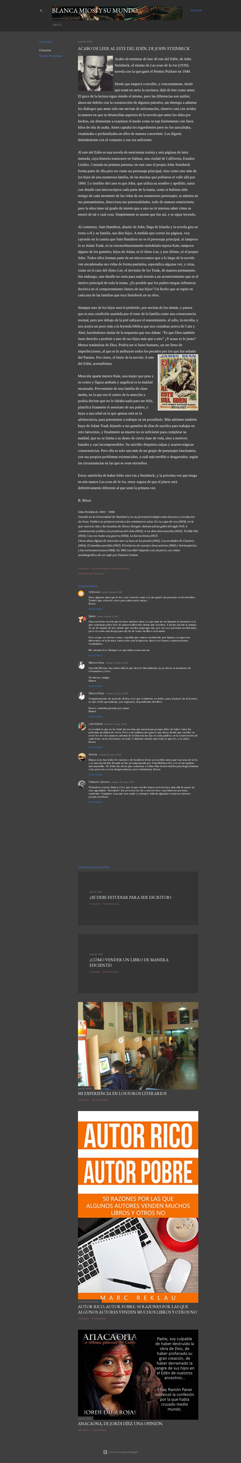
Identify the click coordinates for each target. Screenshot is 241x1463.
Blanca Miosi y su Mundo (95, 10)
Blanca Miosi (96, 662)
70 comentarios (100, 1100)
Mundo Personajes (50, 56)
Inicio (57, 24)
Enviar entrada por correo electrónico (110, 568)
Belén (92, 616)
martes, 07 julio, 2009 (116, 662)
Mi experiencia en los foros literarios (122, 1093)
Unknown (94, 592)
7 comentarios (99, 1430)
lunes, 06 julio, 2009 (112, 592)
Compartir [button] (45, 41)
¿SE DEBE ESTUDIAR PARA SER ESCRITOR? (130, 897)
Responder (96, 609)
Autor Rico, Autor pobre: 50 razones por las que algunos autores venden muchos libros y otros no (137, 1309)
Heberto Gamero (99, 782)
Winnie (93, 754)
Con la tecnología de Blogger (123, 1452)
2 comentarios (99, 1318)
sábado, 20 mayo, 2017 (123, 782)
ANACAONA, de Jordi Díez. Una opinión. (120, 1423)
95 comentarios (111, 971)
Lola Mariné (96, 724)
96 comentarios (111, 903)
